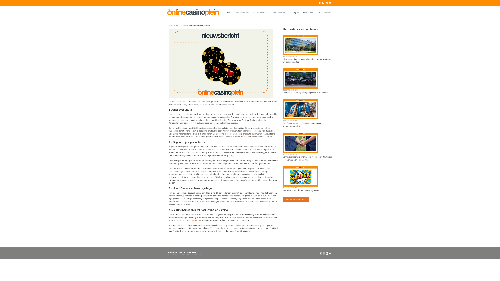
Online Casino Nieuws (180, 25)
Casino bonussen (261, 12)
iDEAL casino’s (325, 12)
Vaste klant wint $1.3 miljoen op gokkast (301, 190)
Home (229, 12)
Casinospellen (279, 12)
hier (245, 136)
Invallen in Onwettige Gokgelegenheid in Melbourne (305, 92)
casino (218, 149)
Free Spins (294, 12)
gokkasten (195, 220)
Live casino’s (308, 12)
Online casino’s (242, 12)
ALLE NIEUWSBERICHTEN (295, 199)
